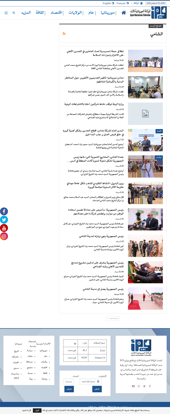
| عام (92, 12)
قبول (37, 410)
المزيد (26, 12)
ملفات (30, 356)
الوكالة (136, 3)
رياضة (44, 379)
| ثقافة (40, 12)
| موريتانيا (108, 12)
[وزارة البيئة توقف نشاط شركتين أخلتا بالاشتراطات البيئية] (145, 114)
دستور (16, 368)
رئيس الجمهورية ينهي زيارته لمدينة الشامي (101, 236)
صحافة (29, 362)
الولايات (159, 157)
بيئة (31, 379)
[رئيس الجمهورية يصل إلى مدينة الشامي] (145, 298)
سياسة (30, 350)
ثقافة (45, 373)
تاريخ (16, 351)
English (107, 3)
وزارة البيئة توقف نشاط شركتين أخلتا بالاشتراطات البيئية (94, 104)
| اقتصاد (57, 12)
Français (121, 3)
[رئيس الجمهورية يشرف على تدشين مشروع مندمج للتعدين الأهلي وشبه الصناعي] (145, 272)
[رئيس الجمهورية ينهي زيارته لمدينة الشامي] (145, 246)
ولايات (44, 362)
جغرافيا (15, 357)
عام (45, 356)
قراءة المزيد (26, 410)
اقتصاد (159, 131)
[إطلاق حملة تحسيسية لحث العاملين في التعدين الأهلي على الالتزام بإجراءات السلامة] (145, 61)
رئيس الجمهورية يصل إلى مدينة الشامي (103, 289)
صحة (30, 373)
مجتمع (30, 367)
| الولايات (76, 12)
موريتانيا (43, 350)
